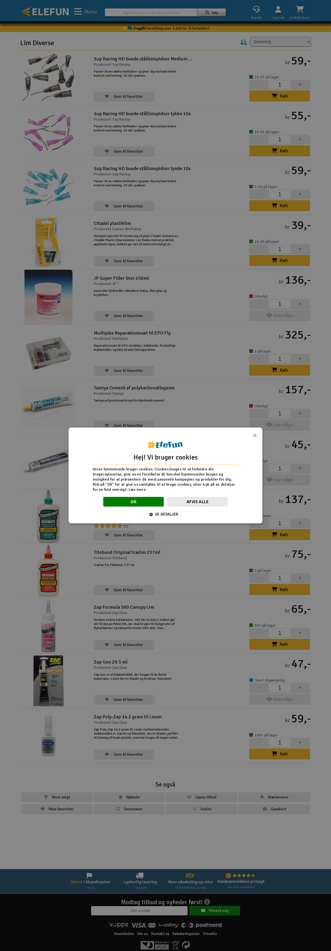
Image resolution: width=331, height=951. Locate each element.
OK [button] (134, 502)
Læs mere (137, 489)
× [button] (254, 437)
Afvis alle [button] (197, 502)
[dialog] (165, 475)
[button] (165, 514)
